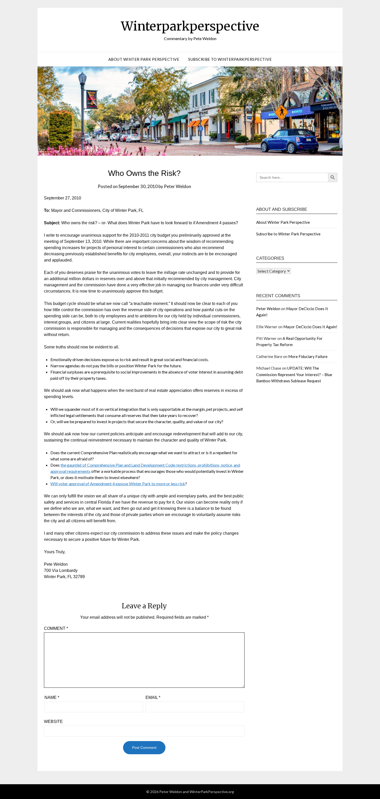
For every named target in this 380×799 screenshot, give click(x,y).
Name (51, 697)
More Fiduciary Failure (308, 356)
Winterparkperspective (190, 26)
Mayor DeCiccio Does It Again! (310, 326)
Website (53, 721)
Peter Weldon (177, 186)
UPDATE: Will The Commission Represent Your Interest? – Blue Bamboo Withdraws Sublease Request (294, 374)
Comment (56, 628)
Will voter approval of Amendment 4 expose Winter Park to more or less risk (117, 483)
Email (153, 697)
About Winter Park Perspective (143, 59)
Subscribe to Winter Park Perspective (288, 234)
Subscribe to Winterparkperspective (230, 59)
